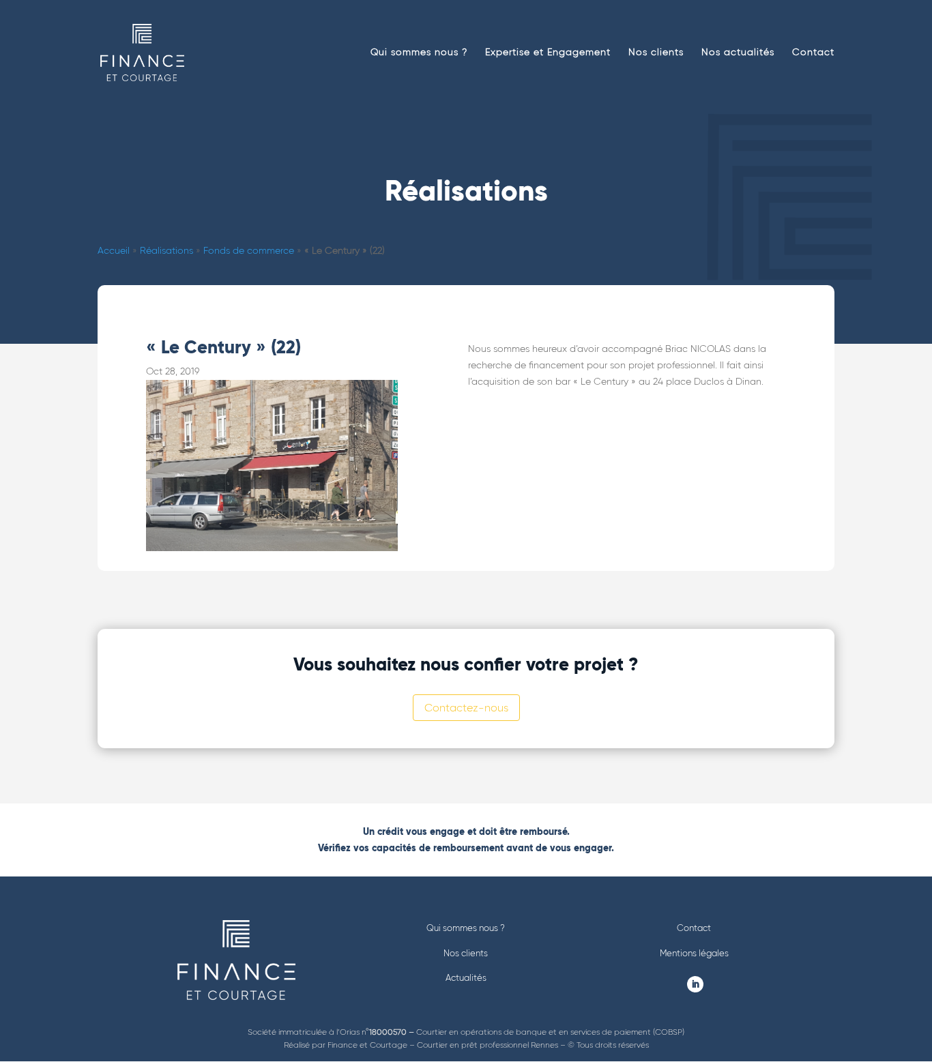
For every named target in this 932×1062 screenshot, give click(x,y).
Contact (813, 53)
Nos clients (656, 53)
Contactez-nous (466, 707)
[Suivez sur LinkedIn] (695, 984)
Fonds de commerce (248, 250)
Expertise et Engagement (548, 53)
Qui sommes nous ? (418, 53)
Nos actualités (737, 53)
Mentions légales (694, 953)
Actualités (466, 978)
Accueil (114, 250)
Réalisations (166, 250)
